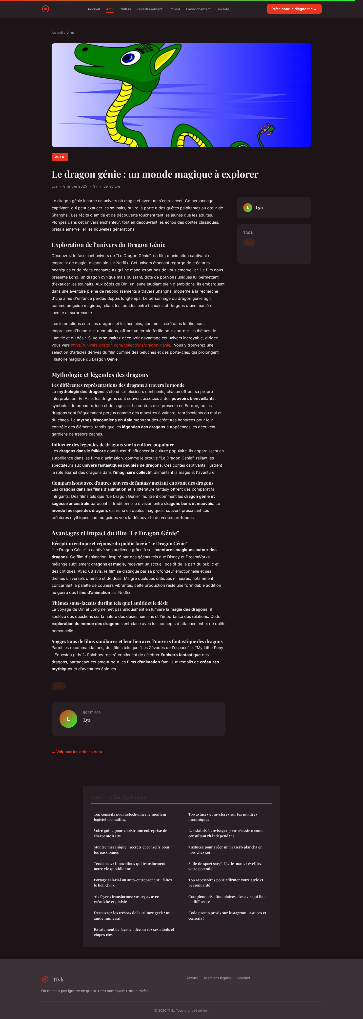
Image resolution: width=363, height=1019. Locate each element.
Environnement (198, 9)
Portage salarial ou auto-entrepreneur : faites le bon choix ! (133, 882)
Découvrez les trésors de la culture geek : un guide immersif (132, 915)
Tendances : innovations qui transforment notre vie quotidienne (129, 866)
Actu (110, 9)
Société (223, 9)
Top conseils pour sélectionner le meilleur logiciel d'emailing (130, 817)
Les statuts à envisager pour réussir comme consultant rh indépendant (225, 833)
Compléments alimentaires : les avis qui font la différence (227, 899)
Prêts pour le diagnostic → (294, 9)
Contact (243, 978)
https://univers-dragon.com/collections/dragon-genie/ (121, 345)
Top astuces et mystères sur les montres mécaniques (222, 817)
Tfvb (58, 979)
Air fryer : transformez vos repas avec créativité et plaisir (126, 899)
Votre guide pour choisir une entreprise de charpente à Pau (130, 833)
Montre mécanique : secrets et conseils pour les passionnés (132, 850)
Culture (125, 9)
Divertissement (149, 9)
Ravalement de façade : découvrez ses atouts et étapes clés (134, 932)
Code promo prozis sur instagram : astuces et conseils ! (227, 915)
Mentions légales (217, 978)
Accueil (94, 9)
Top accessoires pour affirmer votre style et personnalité (225, 882)
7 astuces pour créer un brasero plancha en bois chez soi (225, 850)
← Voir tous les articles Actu (77, 751)
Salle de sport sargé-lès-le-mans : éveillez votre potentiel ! (225, 866)
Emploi (174, 9)
